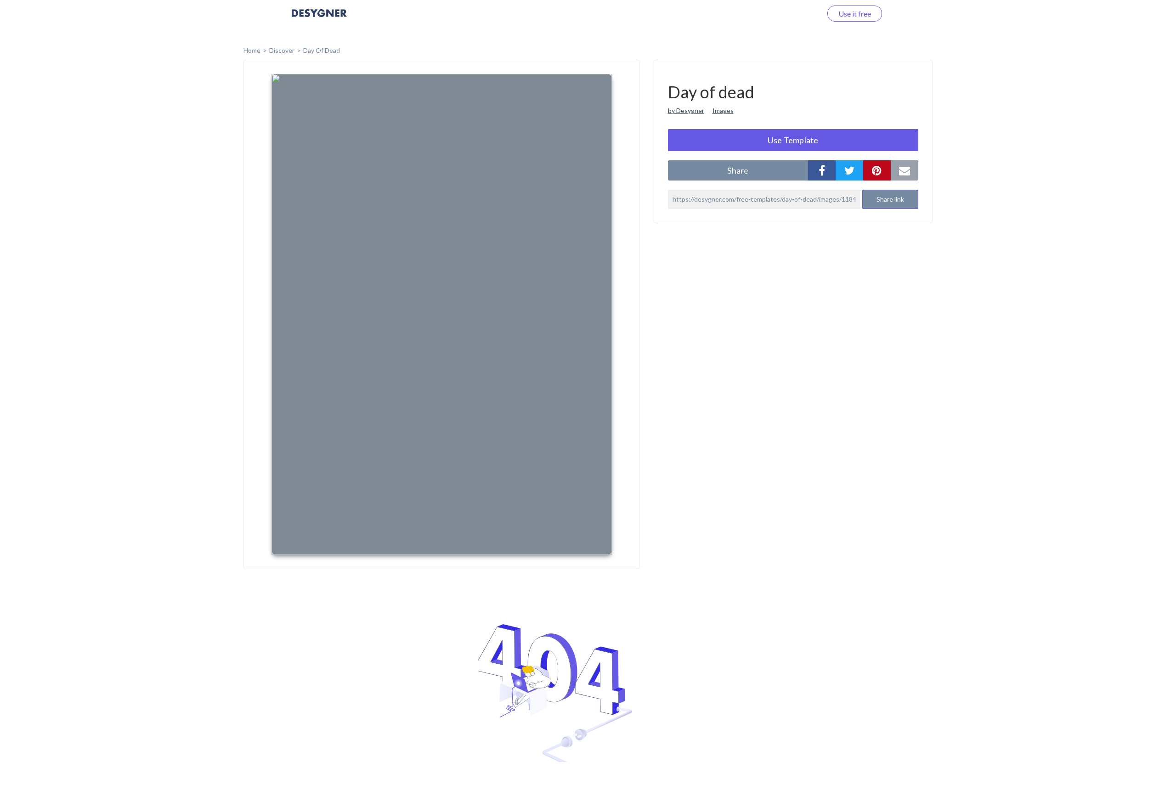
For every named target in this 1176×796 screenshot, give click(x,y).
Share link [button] (890, 199)
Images (723, 110)
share (737, 170)
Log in (800, 13)
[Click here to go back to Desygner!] (319, 19)
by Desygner (686, 110)
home (251, 50)
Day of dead (321, 50)
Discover (281, 50)
